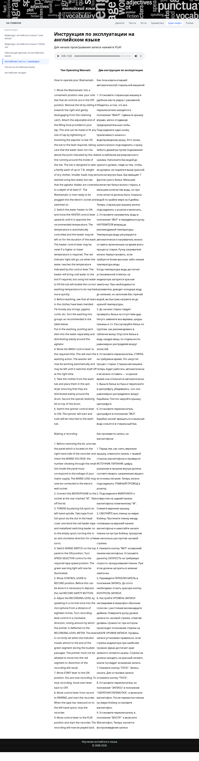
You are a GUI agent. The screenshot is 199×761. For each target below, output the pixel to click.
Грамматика (157, 22)
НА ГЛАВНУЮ (13, 22)
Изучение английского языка (99, 741)
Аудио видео (174, 22)
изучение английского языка (78, 10)
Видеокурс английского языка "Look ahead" (24, 37)
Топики (189, 22)
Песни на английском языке (20, 67)
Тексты (132, 22)
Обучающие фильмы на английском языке (24, 54)
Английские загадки (15, 72)
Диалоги (119, 22)
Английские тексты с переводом (22, 61)
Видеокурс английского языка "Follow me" (25, 45)
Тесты (143, 22)
